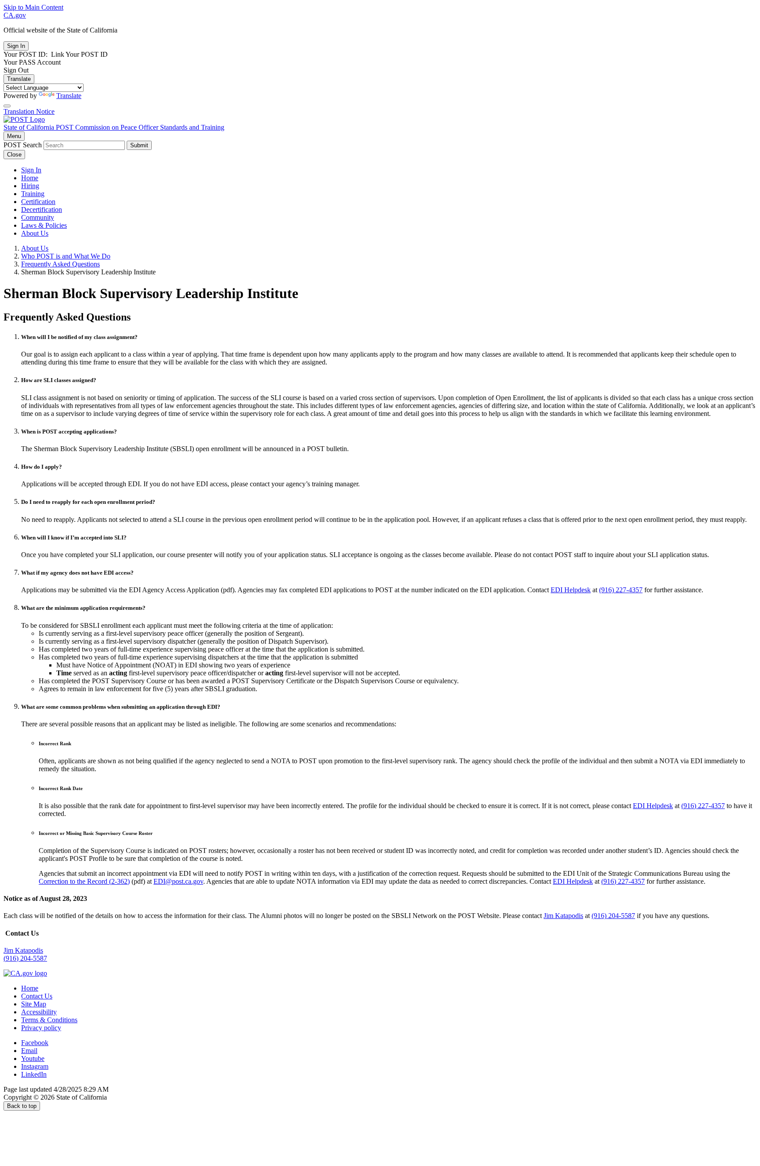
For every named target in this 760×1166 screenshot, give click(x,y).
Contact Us (36, 996)
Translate (19, 79)
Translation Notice (29, 111)
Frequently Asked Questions (60, 264)
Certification (38, 201)
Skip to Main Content (33, 7)
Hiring (30, 185)
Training (32, 193)
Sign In (31, 170)
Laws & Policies (44, 225)
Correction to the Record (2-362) (84, 881)
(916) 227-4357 (621, 590)
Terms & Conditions (49, 1020)
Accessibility (39, 1012)
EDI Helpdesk (571, 590)
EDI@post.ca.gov (178, 881)
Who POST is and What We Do (65, 256)
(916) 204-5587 (613, 915)
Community (37, 217)
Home (29, 178)
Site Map (33, 1004)
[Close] (7, 106)
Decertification (41, 209)
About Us (34, 233)
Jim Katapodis (563, 915)
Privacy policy (41, 1027)
